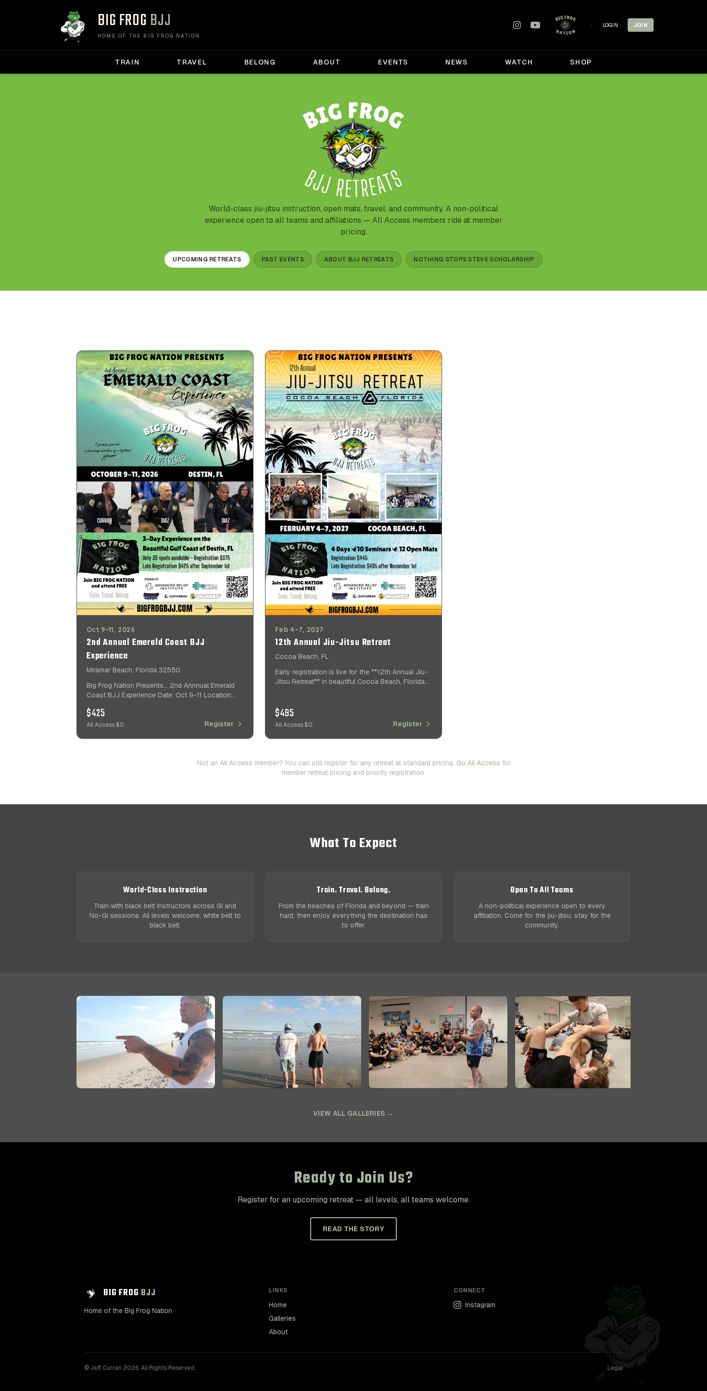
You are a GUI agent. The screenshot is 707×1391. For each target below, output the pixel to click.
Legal (615, 1368)
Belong (260, 62)
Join (640, 25)
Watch (519, 62)
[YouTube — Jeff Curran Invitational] (535, 25)
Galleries (282, 1318)
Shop (581, 62)
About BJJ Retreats (358, 259)
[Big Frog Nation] (565, 25)
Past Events (283, 259)
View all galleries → (353, 1113)
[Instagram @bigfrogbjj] (517, 25)
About (327, 62)
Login (610, 25)
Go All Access (478, 763)
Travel (192, 62)
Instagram (480, 1305)
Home (278, 1305)
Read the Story (353, 1228)
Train (127, 62)
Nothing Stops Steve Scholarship (474, 259)
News (456, 62)
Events (393, 62)
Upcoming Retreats (207, 259)
